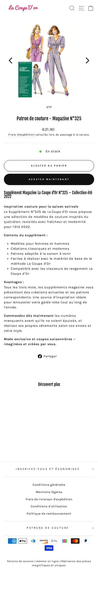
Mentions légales (49, 492)
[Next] (87, 60)
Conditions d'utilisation (49, 506)
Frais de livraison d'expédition (49, 499)
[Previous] (10, 60)
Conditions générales (49, 484)
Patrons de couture (48, 527)
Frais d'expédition (21, 134)
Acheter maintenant (49, 179)
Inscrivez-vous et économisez (48, 468)
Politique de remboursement (49, 513)
